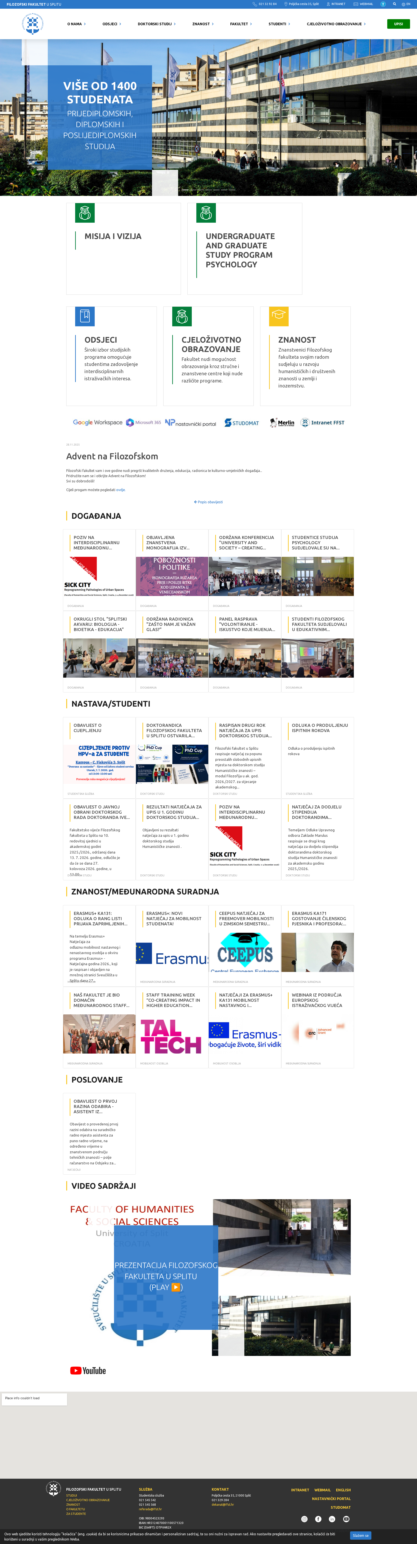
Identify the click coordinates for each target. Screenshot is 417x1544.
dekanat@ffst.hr (223, 1504)
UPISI (398, 24)
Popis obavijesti (210, 502)
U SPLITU (34, 4)
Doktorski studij (155, 24)
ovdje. (121, 490)
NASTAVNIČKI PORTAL (331, 1499)
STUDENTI (277, 24)
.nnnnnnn (197, 206)
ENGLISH (343, 1490)
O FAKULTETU (75, 1509)
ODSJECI (110, 24)
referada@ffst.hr (150, 1509)
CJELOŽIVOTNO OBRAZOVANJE (334, 24)
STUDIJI (71, 1495)
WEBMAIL (366, 4)
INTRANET (338, 4)
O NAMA (74, 24)
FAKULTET (239, 24)
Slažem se (361, 1535)
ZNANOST (201, 24)
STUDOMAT (341, 1507)
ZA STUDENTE (76, 1513)
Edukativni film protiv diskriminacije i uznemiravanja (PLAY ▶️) (166, 1276)
